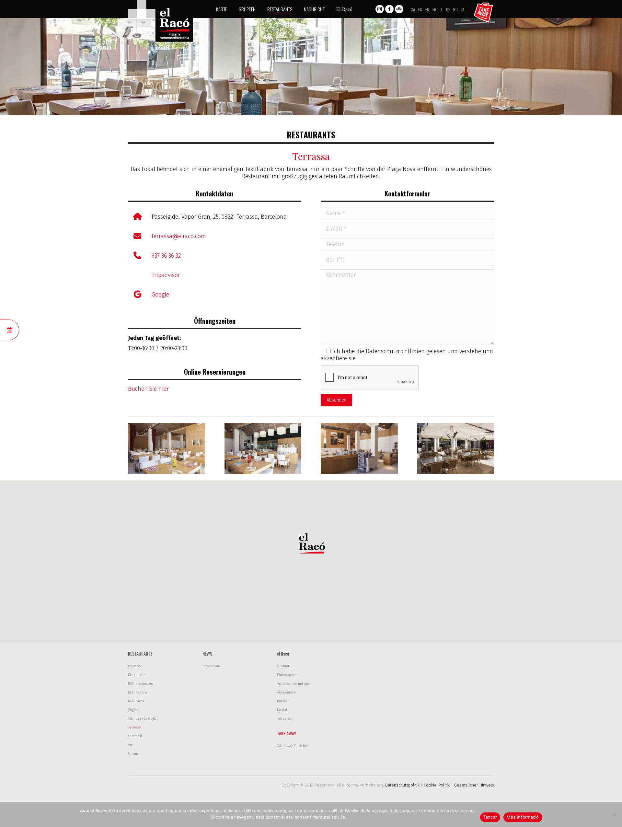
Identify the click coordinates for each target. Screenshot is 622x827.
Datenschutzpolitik (402, 785)
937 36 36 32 (166, 255)
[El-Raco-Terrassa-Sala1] (263, 448)
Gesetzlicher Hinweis (474, 785)
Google (160, 294)
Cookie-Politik (437, 785)
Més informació (523, 817)
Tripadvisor (166, 275)
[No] (614, 814)
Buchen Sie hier (148, 388)
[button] (311, 545)
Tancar (490, 817)
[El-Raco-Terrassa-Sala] (166, 448)
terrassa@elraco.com (179, 236)
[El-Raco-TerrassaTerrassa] (455, 448)
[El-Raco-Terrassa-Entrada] (359, 448)
